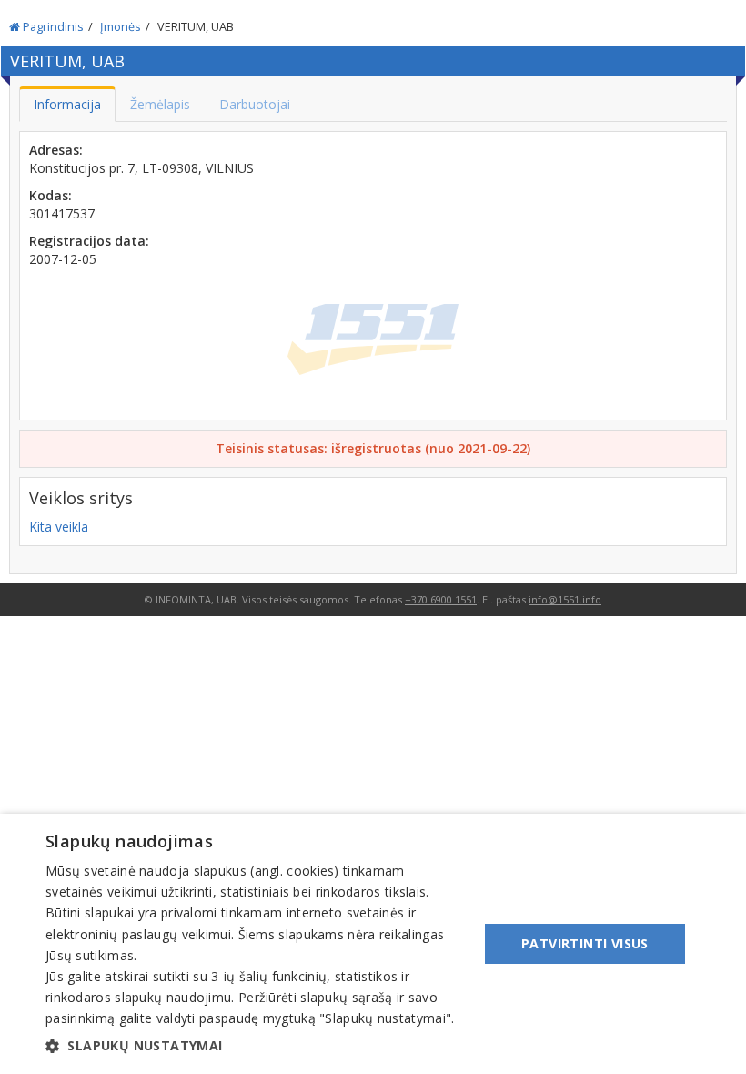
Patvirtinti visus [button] (585, 943)
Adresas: (56, 149)
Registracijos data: (89, 240)
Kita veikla (58, 526)
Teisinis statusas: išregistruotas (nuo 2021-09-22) (373, 448)
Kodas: (50, 195)
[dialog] (373, 944)
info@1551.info (565, 599)
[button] (255, 1046)
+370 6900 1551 (441, 599)
